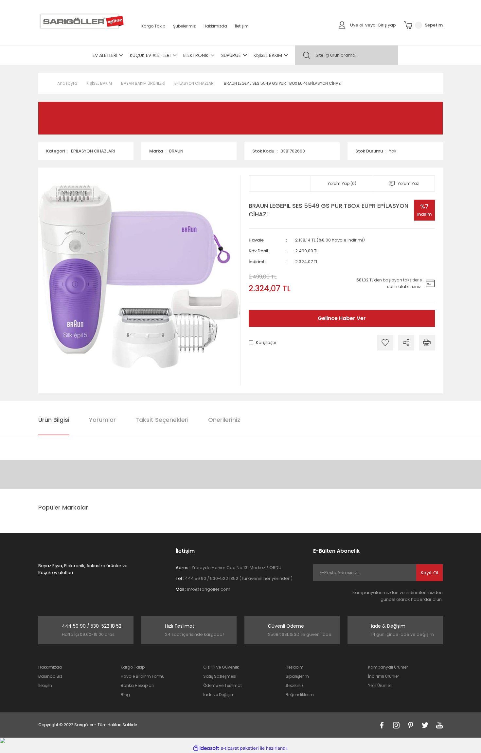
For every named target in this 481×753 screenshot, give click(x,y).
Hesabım (295, 667)
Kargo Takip (153, 26)
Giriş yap (387, 25)
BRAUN (176, 151)
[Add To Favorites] (385, 342)
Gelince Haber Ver (342, 318)
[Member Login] (342, 24)
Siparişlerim (297, 676)
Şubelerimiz (184, 26)
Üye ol (356, 25)
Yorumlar (102, 420)
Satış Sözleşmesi (219, 676)
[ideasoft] (206, 748)
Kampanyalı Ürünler (388, 667)
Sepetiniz (294, 685)
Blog (125, 694)
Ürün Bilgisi (53, 420)
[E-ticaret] (240, 748)
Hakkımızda (215, 26)
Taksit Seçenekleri (161, 420)
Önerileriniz (224, 420)
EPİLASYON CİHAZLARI (93, 151)
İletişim (242, 26)
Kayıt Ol (429, 572)
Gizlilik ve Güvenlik (221, 667)
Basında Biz (50, 676)
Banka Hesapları (137, 685)
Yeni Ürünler (379, 685)
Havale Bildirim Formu (143, 676)
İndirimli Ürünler (383, 676)
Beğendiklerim (300, 694)
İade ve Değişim (219, 694)
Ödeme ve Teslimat (222, 685)
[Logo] (81, 21)
